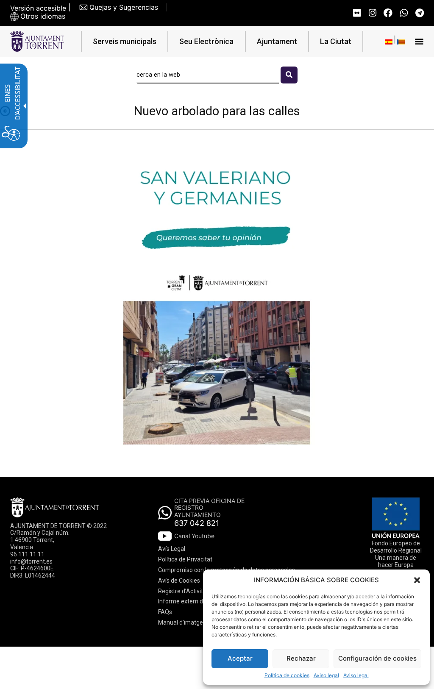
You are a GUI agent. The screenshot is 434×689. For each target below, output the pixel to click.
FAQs (165, 611)
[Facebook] (388, 12)
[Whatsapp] (403, 12)
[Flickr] (356, 12)
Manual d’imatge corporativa (196, 622)
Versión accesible (38, 8)
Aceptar (240, 658)
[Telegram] (419, 12)
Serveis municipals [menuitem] (124, 41)
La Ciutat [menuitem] (335, 41)
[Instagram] (372, 12)
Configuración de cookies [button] (377, 658)
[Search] (289, 75)
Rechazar (301, 658)
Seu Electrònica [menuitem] (206, 41)
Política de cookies (286, 675)
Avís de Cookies (179, 580)
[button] (417, 580)
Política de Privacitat (185, 559)
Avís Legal (171, 548)
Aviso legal (326, 675)
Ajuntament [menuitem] (277, 41)
